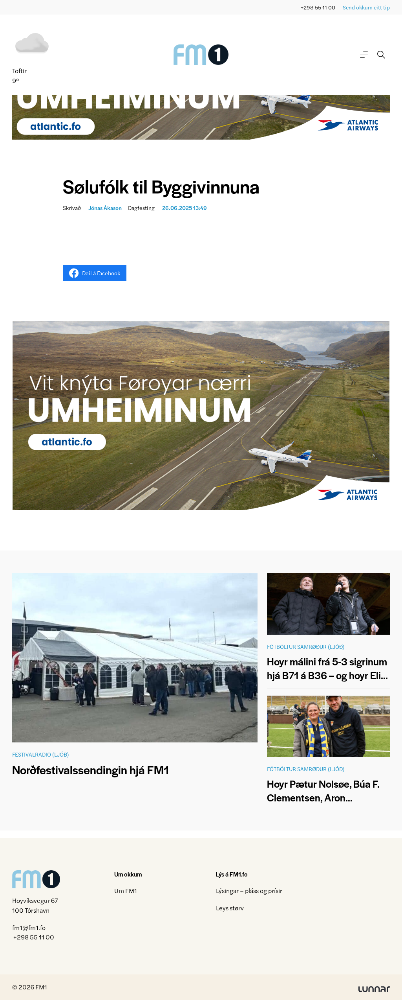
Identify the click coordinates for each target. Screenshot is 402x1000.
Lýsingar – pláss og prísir (249, 890)
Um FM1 (125, 890)
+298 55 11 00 (318, 7)
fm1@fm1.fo (29, 927)
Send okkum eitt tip (366, 7)
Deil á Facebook (101, 273)
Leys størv (230, 907)
